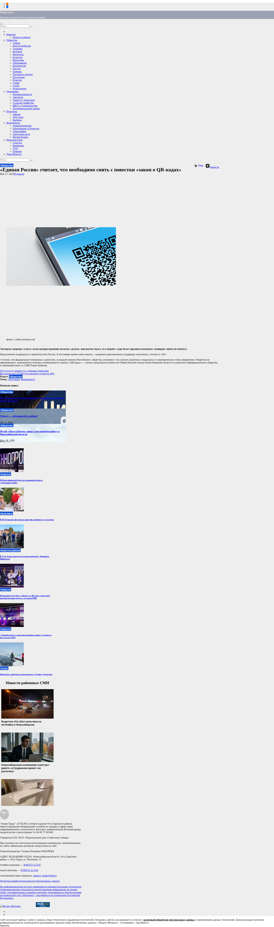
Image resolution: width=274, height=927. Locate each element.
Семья (16, 83)
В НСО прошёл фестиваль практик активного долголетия (27, 519)
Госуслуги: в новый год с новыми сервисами (24, 370)
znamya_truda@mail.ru (45, 875)
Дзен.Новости (14, 154)
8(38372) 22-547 (32, 865)
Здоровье (18, 48)
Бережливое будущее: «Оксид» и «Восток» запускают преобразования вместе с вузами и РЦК (25, 596)
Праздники (19, 77)
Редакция (19, 174)
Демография (19, 131)
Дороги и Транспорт (24, 100)
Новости (11, 34)
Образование (20, 63)
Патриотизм (19, 65)
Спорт (16, 85)
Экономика (12, 91)
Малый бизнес (20, 137)
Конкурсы (18, 54)
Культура (17, 57)
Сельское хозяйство (23, 103)
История (17, 51)
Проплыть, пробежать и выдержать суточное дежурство (26, 674)
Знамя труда (6, 12)
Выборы (17, 120)
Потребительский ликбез (26, 108)
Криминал (18, 145)
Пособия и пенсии (23, 74)
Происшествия (14, 140)
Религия (17, 80)
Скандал (17, 142)
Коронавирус (28, 379)
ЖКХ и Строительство (25, 105)
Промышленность (22, 94)
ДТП (15, 148)
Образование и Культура (26, 128)
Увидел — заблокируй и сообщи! (18, 416)
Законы (17, 114)
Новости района (21, 37)
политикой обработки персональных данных (169, 919)
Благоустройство (22, 45)
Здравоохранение (22, 125)
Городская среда (21, 134)
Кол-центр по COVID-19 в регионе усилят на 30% (27, 373)
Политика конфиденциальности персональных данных (30, 881)
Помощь (17, 71)
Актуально (14, 379)
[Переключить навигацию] (1, 23)
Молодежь (18, 60)
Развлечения (19, 88)
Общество (11, 40)
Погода (17, 68)
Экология (18, 97)
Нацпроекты (13, 122)
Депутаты (18, 117)
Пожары (17, 151)
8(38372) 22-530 (29, 870)
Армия (16, 43)
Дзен (200, 165)
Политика (11, 111)
